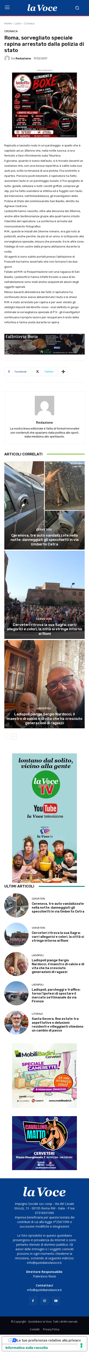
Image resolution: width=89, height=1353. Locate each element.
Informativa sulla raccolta (26, 1347)
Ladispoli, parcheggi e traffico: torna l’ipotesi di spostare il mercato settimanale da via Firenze (56, 995)
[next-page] (14, 736)
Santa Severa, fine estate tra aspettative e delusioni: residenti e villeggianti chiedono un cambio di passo (57, 1024)
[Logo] (42, 7)
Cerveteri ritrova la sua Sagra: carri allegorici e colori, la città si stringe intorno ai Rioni (44, 629)
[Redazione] (7, 58)
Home (8, 23)
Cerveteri (44, 529)
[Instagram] (44, 1301)
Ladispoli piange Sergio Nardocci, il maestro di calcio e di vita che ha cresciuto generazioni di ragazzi (44, 718)
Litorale (37, 1014)
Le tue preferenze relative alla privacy (49, 1340)
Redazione (23, 58)
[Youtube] (56, 1301)
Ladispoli (44, 708)
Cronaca (29, 23)
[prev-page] (7, 736)
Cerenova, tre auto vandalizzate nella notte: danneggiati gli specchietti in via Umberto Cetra (45, 539)
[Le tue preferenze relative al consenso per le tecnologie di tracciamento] (81, 1345)
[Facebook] (33, 1301)
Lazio (18, 23)
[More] (63, 371)
